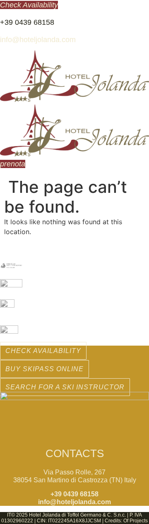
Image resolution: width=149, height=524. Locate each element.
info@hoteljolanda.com (38, 40)
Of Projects (135, 521)
